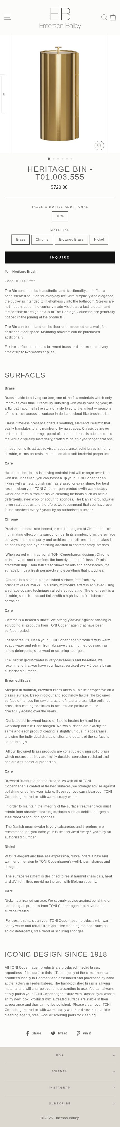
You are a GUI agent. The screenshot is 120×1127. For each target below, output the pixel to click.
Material (60, 230)
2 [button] (54, 159)
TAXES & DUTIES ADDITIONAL (60, 206)
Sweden (60, 1071)
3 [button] (58, 159)
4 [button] (63, 159)
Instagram (60, 1087)
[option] (60, 94)
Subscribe (60, 1103)
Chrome (42, 239)
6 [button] (72, 159)
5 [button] (67, 159)
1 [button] (49, 159)
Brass (20, 239)
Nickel (99, 239)
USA (60, 1055)
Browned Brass (71, 239)
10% (60, 216)
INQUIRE (59, 257)
